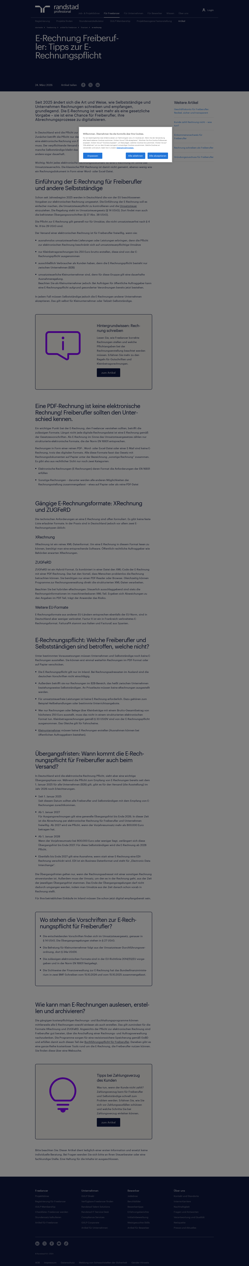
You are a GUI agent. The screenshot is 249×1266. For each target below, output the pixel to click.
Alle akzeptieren (157, 155)
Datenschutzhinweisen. (125, 148)
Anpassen (92, 155)
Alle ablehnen (135, 155)
